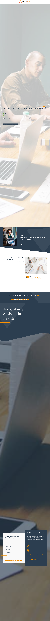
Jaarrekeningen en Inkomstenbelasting (37, 554)
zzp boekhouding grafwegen (37, 289)
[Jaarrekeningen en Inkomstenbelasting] (28, 555)
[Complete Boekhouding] (28, 560)
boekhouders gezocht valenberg (40, 288)
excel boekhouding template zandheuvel (30, 288)
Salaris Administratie (34, 545)
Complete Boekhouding (34, 559)
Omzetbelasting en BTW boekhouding (37, 549)
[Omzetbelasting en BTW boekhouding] (28, 550)
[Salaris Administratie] (28, 546)
